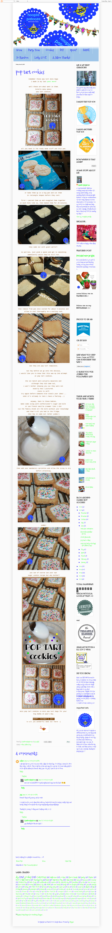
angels (75, 901)
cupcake (68, 889)
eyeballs (61, 894)
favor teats (37, 896)
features (29, 905)
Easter (91, 877)
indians (75, 896)
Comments (82, 349)
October (83, 519)
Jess (21, 795)
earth (91, 903)
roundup (93, 880)
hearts (80, 905)
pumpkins (75, 882)
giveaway (25, 889)
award (79, 901)
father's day (28, 745)
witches (37, 892)
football (18, 889)
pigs (35, 908)
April (83, 553)
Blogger (72, 922)
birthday (61, 889)
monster (49, 889)
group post (74, 905)
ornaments (79, 894)
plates (90, 896)
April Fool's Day (22, 898)
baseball (17, 903)
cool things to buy (27, 896)
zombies (40, 901)
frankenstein (58, 905)
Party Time (34, 50)
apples (30, 898)
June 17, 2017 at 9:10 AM (45, 780)
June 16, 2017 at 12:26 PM (32, 761)
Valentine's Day (57, 879)
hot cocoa (69, 892)
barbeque (93, 901)
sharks (92, 894)
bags (88, 901)
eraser (62, 898)
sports (87, 892)
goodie (83, 882)
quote (70, 908)
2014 (80, 573)
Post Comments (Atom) (30, 865)
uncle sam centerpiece (87, 528)
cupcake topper (48, 894)
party (83, 877)
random (53, 882)
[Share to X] (48, 742)
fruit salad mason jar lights (85, 255)
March (83, 556)
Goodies (50, 50)
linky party (52, 887)
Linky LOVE (40, 58)
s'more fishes (89, 487)
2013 (80, 576)
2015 (80, 569)
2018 (80, 507)
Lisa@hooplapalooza (27, 742)
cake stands (55, 898)
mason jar (62, 887)
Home (19, 50)
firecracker (35, 905)
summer (85, 880)
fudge (64, 884)
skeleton (88, 887)
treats (81, 884)
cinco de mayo (92, 882)
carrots (48, 903)
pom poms (46, 908)
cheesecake (58, 903)
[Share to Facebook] (49, 742)
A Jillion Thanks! (61, 58)
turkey (27, 887)
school (20, 887)
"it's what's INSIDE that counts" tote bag (90, 435)
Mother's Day (23, 882)
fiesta (43, 896)
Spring (55, 889)
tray (35, 901)
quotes (85, 889)
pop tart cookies (85, 540)
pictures (41, 889)
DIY (62, 50)
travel (17, 910)
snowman (75, 908)
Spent (92, 892)
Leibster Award (59, 901)
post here (51, 81)
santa (92, 898)
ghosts (80, 889)
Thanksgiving (38, 879)
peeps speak (29, 908)
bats (40, 898)
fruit (73, 887)
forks (67, 898)
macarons (80, 887)
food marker (50, 905)
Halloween (53, 877)
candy (78, 880)
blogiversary (19, 894)
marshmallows (44, 882)
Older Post (68, 861)
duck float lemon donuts (90, 479)
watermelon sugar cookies (91, 443)
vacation (27, 910)
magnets (79, 898)
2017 (80, 510)
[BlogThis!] (46, 742)
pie (68, 887)
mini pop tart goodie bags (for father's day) (88, 544)
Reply (21, 771)
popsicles (58, 908)
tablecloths (92, 908)
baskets (29, 903)
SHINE (86, 50)
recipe (17, 892)
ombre (23, 908)
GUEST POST (35, 887)
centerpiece (61, 892)
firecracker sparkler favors (86, 533)
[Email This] (44, 742)
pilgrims (86, 894)
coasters (74, 903)
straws (29, 901)
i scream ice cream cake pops (91, 452)
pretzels (94, 884)
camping (18, 896)
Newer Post (19, 861)
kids (47, 879)
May (82, 549)
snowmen (24, 892)
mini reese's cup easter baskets (90, 424)
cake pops (69, 879)
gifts (53, 896)
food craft (42, 905)
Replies (24, 776)
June (82, 526)
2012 (80, 579)
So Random (22, 58)
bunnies (34, 903)
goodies (28, 877)
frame (48, 896)
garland (73, 898)
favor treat (21, 884)
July (82, 522)
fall (93, 887)
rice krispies (73, 884)
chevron (64, 903)
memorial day (82, 896)
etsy (95, 903)
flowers (44, 887)
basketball (23, 903)
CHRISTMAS (41, 877)
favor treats (73, 877)
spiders (18, 901)
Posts (80, 345)
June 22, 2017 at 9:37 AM (45, 820)
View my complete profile (83, 217)
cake (44, 903)
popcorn (53, 908)
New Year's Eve (51, 892)
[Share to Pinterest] (51, 742)
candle (32, 894)
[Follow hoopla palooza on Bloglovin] (83, 367)
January (83, 562)
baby (84, 901)
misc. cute (86, 898)
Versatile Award (68, 901)
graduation (33, 889)
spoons (23, 901)
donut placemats (85, 537)
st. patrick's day (64, 882)
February (84, 559)
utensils (22, 910)
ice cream (68, 896)
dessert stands (80, 903)
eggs (56, 894)
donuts (74, 889)
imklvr (22, 761)
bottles (26, 894)
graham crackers (69, 894)
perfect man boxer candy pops (91, 461)
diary (87, 903)
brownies (30, 884)
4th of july (33, 882)
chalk (53, 903)
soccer (81, 908)
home (85, 905)
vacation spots (34, 910)
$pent (43, 892)
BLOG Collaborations (23, 879)
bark (35, 898)
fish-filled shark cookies (90, 470)
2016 (80, 566)
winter (31, 892)
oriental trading (78, 892)
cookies (22, 745)
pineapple (40, 908)
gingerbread (60, 896)
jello (89, 905)
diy (17, 877)
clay (69, 903)
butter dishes (46, 898)
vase (41, 910)
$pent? (73, 50)
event (18, 905)
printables (64, 908)
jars (87, 884)
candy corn (39, 894)
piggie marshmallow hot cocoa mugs (91, 416)
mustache (18, 908)
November (84, 516)
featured (24, 905)
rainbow (92, 889)
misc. (93, 905)
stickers (86, 908)
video (45, 910)
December (84, 513)
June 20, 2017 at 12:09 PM (30, 795)
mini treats (57, 884)
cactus (39, 903)
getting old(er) (66, 905)
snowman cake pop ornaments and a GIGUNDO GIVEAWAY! (90, 407)
